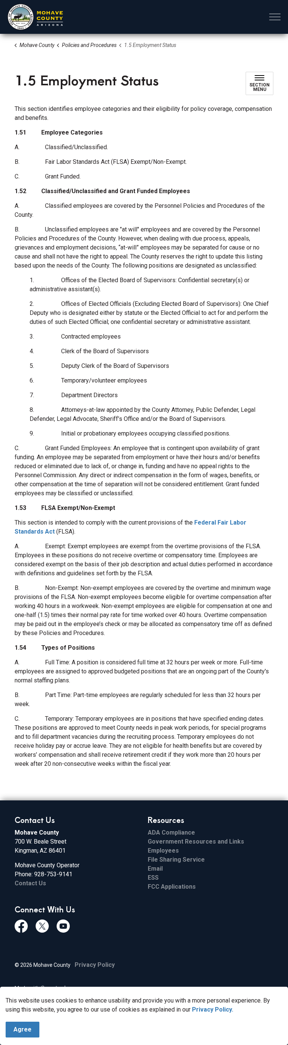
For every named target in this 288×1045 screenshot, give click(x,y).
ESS (153, 877)
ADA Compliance (171, 832)
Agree (23, 1029)
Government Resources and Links (196, 841)
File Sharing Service (176, 859)
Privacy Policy (95, 964)
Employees (163, 850)
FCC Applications (172, 886)
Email (155, 868)
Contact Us (30, 883)
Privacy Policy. (212, 1009)
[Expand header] (275, 17)
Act (50, 531)
